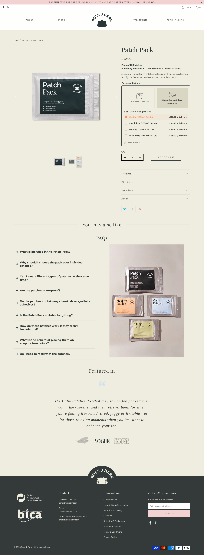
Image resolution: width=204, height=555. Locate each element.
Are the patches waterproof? (40, 290)
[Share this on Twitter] (124, 209)
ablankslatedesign (42, 547)
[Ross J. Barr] (102, 20)
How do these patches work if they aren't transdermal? (49, 327)
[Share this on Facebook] (132, 209)
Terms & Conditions (112, 532)
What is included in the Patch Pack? (45, 251)
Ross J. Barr (26, 547)
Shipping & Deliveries (114, 521)
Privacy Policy (110, 537)
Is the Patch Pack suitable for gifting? (46, 315)
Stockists (107, 515)
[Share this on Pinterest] (140, 209)
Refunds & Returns (112, 526)
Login (188, 7)
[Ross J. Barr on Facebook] (3, 7)
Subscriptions (110, 499)
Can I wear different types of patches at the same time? (54, 278)
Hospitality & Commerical (115, 505)
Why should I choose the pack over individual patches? (51, 264)
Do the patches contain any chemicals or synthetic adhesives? (55, 303)
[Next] (116, 97)
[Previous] (16, 97)
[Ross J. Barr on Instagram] (8, 7)
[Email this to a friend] (148, 209)
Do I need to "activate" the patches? (45, 354)
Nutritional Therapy (112, 510)
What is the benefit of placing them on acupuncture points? (47, 341)
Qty (123, 151)
